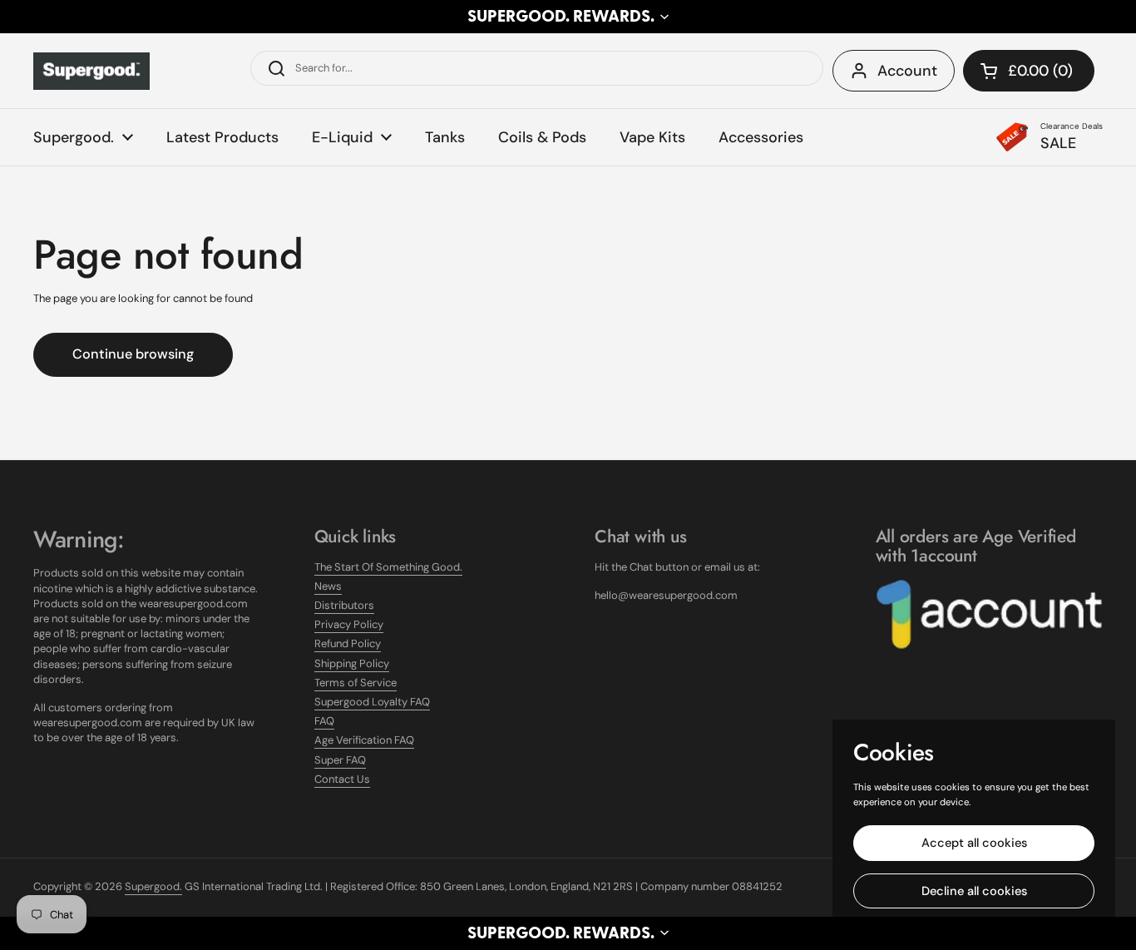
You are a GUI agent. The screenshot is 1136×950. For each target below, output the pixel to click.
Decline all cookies (974, 891)
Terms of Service (355, 682)
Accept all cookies (974, 842)
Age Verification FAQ (364, 740)
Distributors (344, 605)
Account (907, 71)
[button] (568, 16)
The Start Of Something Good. (388, 567)
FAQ (324, 721)
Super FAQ (340, 760)
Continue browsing (133, 354)
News (328, 586)
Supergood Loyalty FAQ (372, 702)
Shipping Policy (351, 663)
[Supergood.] (91, 71)
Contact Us (342, 779)
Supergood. (153, 886)
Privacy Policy (348, 624)
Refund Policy (347, 643)
